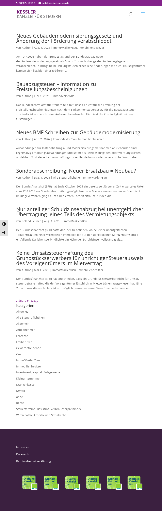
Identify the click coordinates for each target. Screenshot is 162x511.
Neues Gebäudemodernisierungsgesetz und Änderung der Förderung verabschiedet (69, 38)
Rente (20, 403)
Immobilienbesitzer (91, 47)
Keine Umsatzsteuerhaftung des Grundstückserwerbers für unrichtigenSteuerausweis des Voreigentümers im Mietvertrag (79, 258)
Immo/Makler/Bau (65, 47)
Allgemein (22, 323)
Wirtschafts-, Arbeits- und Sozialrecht (41, 415)
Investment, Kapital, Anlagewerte (38, 372)
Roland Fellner (31, 221)
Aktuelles (22, 311)
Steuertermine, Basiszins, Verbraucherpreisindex (48, 409)
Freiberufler (24, 342)
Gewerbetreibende (28, 348)
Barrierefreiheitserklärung (33, 461)
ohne (19, 397)
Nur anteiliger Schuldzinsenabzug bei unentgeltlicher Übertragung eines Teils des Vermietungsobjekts (79, 212)
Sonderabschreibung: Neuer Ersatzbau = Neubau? (76, 170)
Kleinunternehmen (28, 378)
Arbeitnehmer (25, 330)
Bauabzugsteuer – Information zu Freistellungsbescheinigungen (56, 86)
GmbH (20, 354)
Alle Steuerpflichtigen (67, 177)
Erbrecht (22, 336)
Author (26, 47)
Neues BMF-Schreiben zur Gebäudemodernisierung (78, 132)
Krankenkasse (25, 384)
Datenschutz (24, 454)
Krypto (20, 391)
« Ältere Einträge (27, 301)
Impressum (23, 447)
